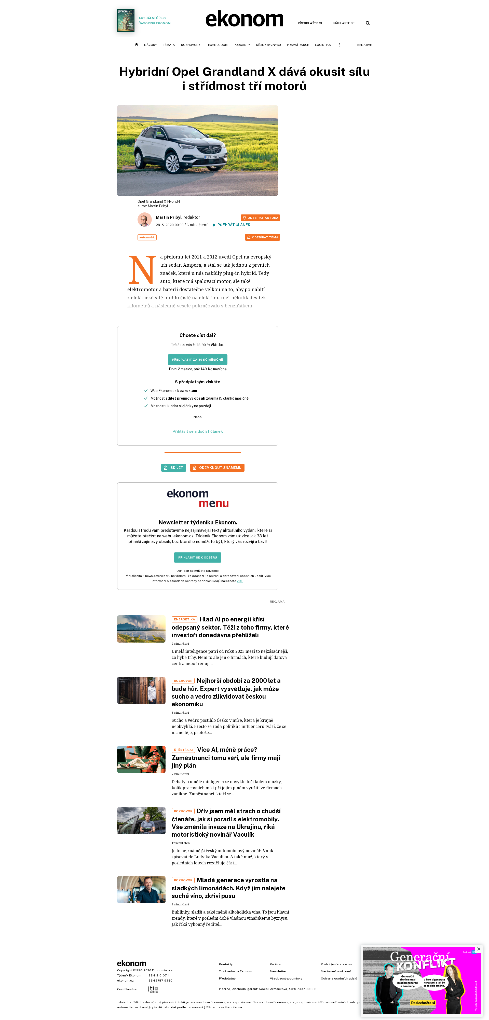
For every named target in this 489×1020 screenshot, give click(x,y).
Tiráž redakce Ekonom (235, 971)
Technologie (217, 45)
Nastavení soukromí (336, 971)
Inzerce (224, 989)
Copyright (124, 970)
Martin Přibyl (158, 206)
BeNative (364, 45)
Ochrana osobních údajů (339, 978)
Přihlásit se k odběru (197, 557)
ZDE (240, 581)
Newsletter (278, 971)
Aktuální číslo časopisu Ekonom (155, 20)
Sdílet (176, 468)
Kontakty (226, 964)
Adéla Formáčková (273, 989)
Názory (150, 45)
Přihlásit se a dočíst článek (197, 431)
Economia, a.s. (162, 970)
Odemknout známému (220, 468)
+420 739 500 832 (302, 989)
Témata (169, 45)
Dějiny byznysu (268, 45)
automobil (147, 237)
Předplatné (227, 978)
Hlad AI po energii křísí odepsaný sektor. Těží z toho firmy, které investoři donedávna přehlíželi (230, 627)
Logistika (323, 45)
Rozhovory (190, 45)
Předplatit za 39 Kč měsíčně (197, 359)
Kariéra (275, 964)
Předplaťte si (310, 23)
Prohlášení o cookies (336, 964)
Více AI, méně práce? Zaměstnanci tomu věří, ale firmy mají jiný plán (226, 757)
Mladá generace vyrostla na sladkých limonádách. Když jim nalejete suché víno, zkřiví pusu (229, 887)
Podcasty (242, 45)
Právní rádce (298, 45)
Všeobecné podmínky (286, 978)
